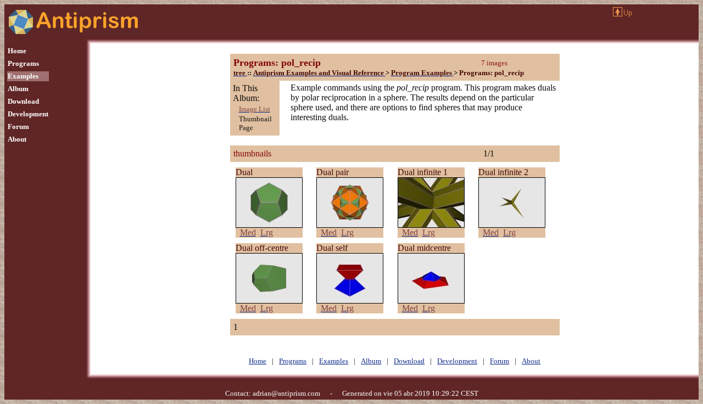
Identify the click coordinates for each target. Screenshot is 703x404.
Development (28, 114)
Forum (18, 126)
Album (18, 89)
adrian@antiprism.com (286, 393)
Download (23, 101)
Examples (23, 76)
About (17, 139)
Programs (23, 63)
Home (17, 51)
